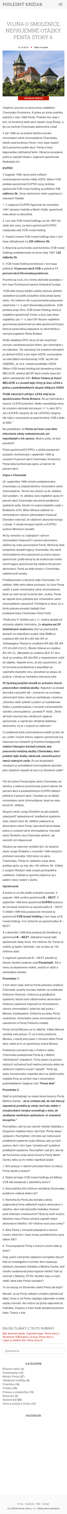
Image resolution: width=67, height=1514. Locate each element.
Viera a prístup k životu (16, 1403)
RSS (38, 1503)
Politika (7, 1388)
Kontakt (45, 1503)
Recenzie (8, 1396)
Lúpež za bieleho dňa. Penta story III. (23, 1340)
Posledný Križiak (23, 4)
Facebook (29, 1503)
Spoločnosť (9, 1400)
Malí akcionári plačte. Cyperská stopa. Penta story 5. (31, 1333)
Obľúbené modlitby (14, 1380)
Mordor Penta (33, 98)
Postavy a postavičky (15, 1392)
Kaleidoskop (10, 1373)
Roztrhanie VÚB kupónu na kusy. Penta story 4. (28, 1336)
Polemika (8, 1384)
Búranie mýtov (11, 1369)
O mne (20, 1503)
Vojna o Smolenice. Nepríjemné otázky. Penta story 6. (33, 30)
